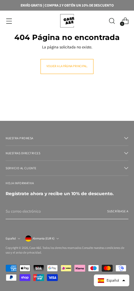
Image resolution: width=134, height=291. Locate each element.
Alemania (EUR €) (44, 238)
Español (11, 238)
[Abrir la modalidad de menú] (8, 20)
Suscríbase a (117, 211)
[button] (111, 280)
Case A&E (35, 248)
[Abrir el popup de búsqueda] (111, 20)
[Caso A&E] (67, 20)
